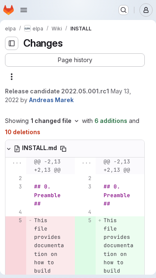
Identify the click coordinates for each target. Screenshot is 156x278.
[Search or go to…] (124, 10)
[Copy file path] (63, 149)
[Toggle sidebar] (11, 43)
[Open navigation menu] (23, 10)
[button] (75, 60)
